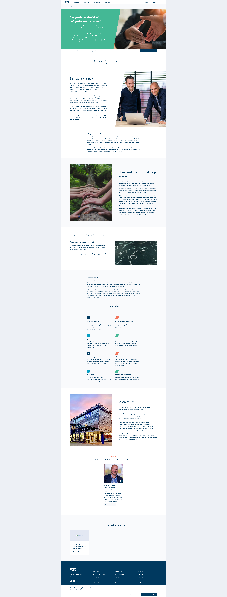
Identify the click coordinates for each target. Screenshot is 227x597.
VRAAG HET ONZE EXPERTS (148, 50)
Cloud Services (118, 577)
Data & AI (117, 580)
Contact (140, 580)
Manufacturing (96, 571)
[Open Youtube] (74, 581)
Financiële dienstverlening (99, 574)
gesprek (132, 439)
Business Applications (120, 574)
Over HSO (140, 574)
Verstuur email (111, 504)
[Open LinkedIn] (71, 581)
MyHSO (140, 582)
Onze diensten (118, 571)
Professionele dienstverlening (99, 577)
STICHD (135, 426)
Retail (94, 580)
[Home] (67, 2)
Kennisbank (140, 571)
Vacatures (140, 577)
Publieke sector (96, 582)
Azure (85, 98)
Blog (72, 6)
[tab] (75, 51)
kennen (135, 430)
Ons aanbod (118, 582)
